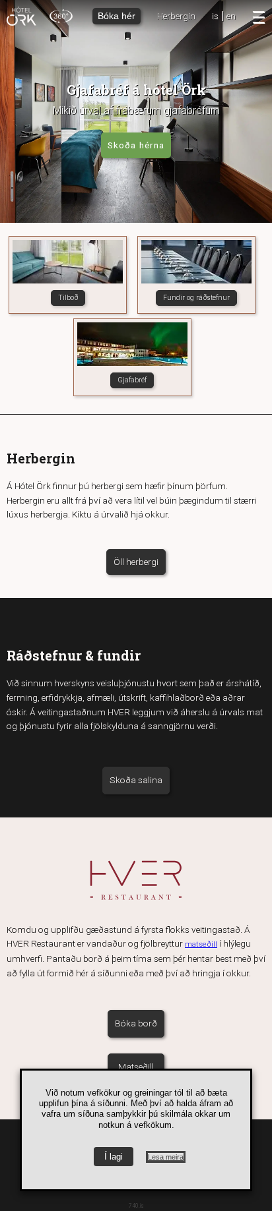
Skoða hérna (136, 145)
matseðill (201, 944)
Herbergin (176, 16)
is (215, 16)
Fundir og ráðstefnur (196, 297)
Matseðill (136, 1066)
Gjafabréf (132, 380)
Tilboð (68, 297)
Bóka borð (136, 1023)
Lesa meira (166, 1157)
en (231, 16)
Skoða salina (136, 780)
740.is (136, 1205)
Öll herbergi (136, 561)
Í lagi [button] (113, 1157)
